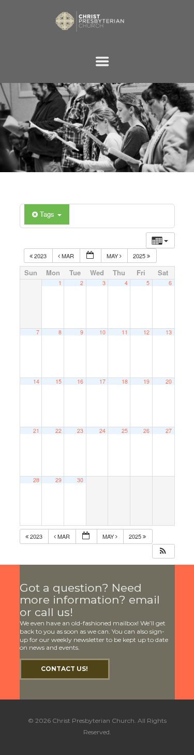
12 (146, 332)
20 (169, 381)
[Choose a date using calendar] (90, 255)
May (113, 255)
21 (36, 431)
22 (58, 431)
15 (58, 381)
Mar (68, 255)
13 (169, 332)
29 (58, 480)
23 (80, 431)
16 (80, 381)
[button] (163, 551)
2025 (140, 255)
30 (80, 480)
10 (102, 332)
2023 (40, 255)
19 (146, 381)
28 (36, 480)
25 (125, 431)
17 (102, 381)
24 (102, 431)
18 (125, 381)
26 (146, 431)
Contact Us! (64, 669)
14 (36, 381)
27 (169, 431)
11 (125, 332)
